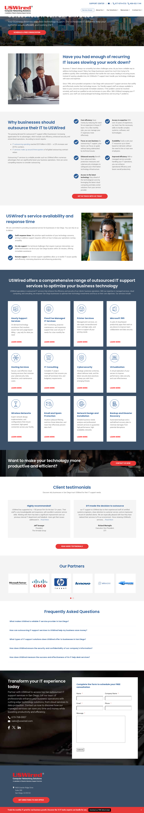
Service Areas (87, 10)
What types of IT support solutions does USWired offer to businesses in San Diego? (48, 639)
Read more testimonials (72, 546)
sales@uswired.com (22, 721)
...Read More (44, 520)
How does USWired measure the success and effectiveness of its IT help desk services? (50, 657)
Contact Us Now (123, 463)
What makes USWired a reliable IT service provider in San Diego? (39, 621)
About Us (99, 10)
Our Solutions (112, 10)
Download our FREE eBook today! (100, 810)
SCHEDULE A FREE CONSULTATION (27, 32)
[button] (18, 583)
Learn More (16, 342)
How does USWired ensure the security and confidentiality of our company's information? (51, 648)
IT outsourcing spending (21, 144)
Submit (80, 749)
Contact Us (136, 10)
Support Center (97, 3)
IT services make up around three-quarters (28, 150)
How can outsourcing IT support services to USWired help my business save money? (48, 630)
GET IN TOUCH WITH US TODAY (90, 196)
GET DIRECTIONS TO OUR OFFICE (31, 800)
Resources (125, 10)
